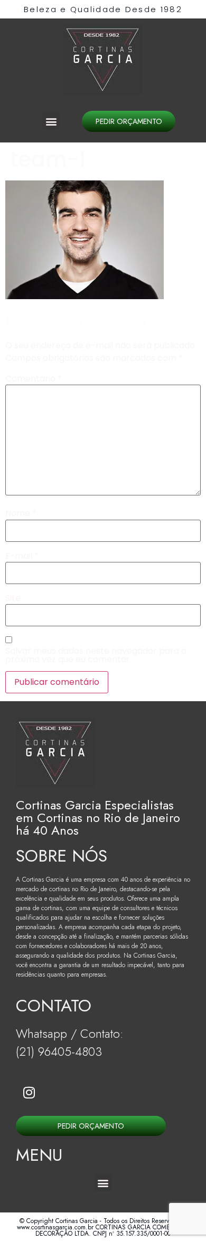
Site (13, 598)
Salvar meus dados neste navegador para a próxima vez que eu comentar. (95, 655)
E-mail (22, 556)
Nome (20, 513)
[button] (51, 121)
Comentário (33, 379)
